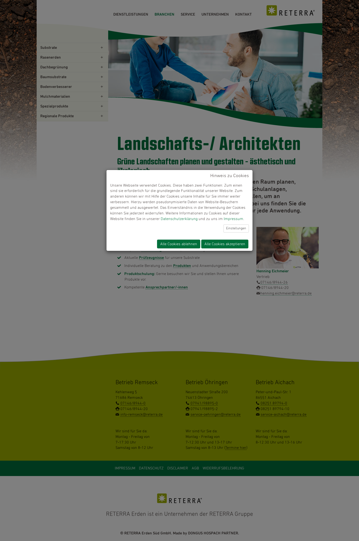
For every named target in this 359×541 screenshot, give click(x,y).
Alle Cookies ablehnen (178, 244)
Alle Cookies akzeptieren (224, 244)
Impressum (233, 219)
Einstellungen (236, 228)
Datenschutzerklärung (179, 219)
